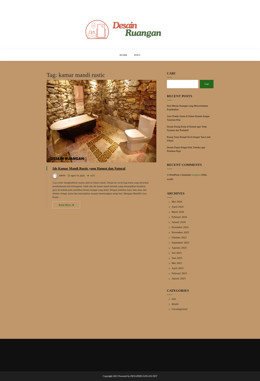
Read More (65, 205)
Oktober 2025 (179, 237)
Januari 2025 (179, 278)
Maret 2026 (178, 212)
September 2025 (180, 242)
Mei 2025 (177, 263)
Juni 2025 (177, 258)
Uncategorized (179, 309)
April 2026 (178, 206)
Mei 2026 (177, 201)
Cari (171, 73)
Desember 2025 (180, 227)
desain (175, 304)
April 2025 (178, 268)
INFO (137, 55)
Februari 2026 (179, 217)
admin (62, 175)
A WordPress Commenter (179, 175)
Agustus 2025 (179, 247)
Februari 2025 (179, 273)
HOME (123, 55)
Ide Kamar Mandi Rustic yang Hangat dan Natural (89, 168)
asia (174, 299)
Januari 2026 (179, 222)
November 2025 (180, 232)
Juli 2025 (177, 253)
